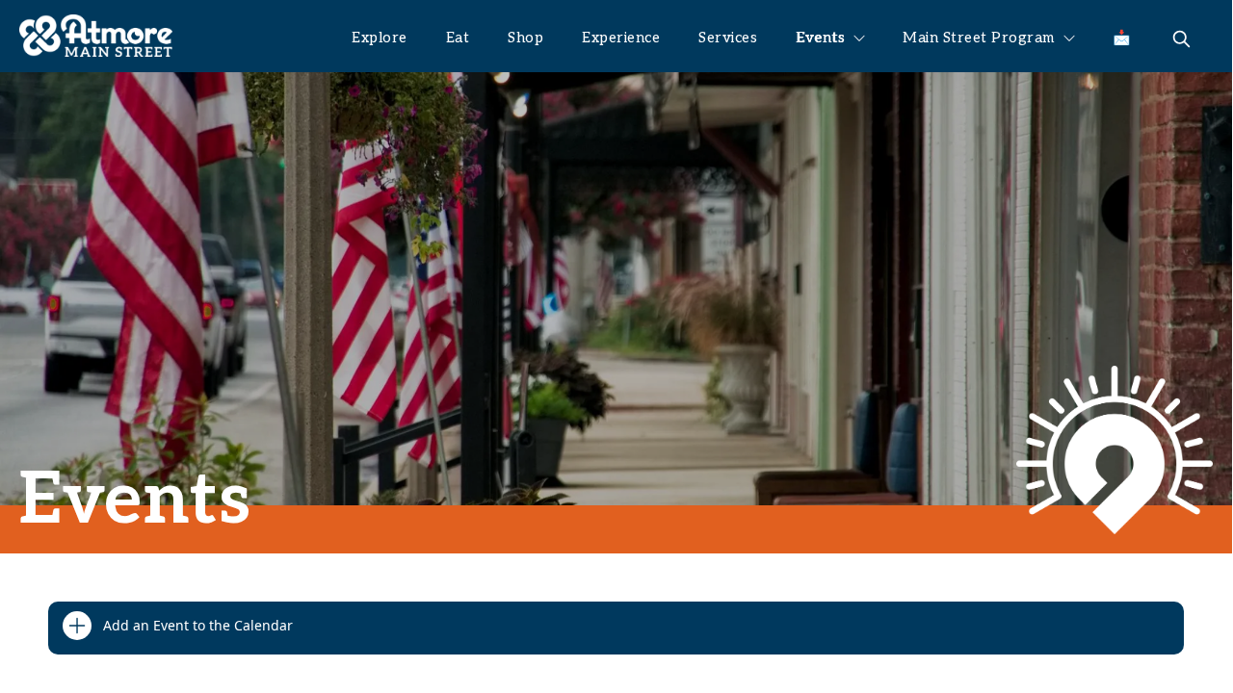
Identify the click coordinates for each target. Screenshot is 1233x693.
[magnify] (1181, 39)
